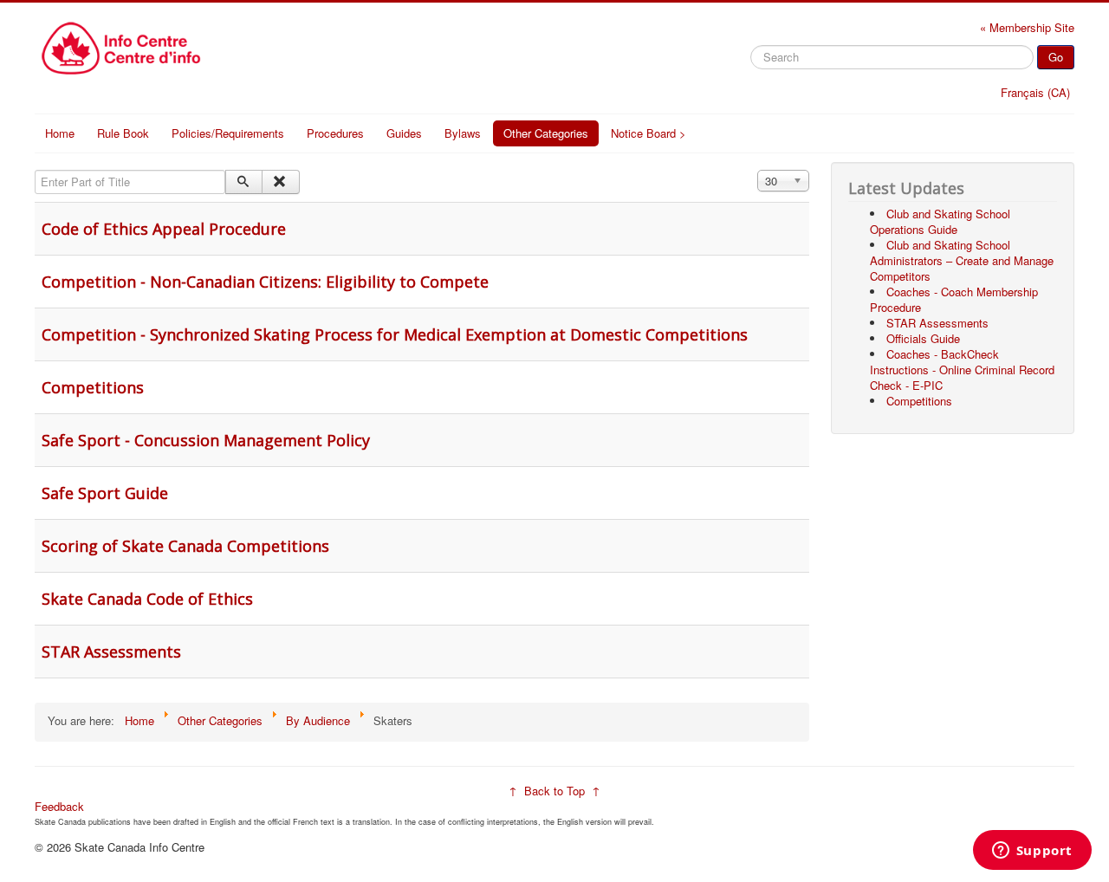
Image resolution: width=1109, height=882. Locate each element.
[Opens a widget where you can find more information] (1032, 851)
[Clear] (280, 182)
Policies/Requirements (228, 133)
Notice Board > (648, 133)
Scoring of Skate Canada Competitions (185, 545)
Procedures (335, 133)
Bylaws (462, 133)
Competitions (93, 387)
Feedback (59, 806)
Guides (404, 133)
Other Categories (545, 133)
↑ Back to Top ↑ (554, 790)
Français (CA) (1035, 92)
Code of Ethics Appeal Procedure (164, 228)
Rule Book (123, 133)
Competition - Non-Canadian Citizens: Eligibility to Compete (265, 281)
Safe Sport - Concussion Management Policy (206, 440)
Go (1055, 57)
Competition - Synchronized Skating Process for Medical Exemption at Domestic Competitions (395, 334)
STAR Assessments (111, 651)
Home (60, 133)
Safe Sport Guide (105, 493)
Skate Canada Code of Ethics (147, 598)
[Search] (244, 182)
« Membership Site (1027, 27)
